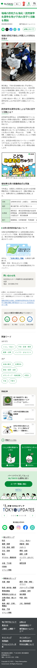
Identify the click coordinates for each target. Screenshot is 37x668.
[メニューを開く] (34, 3)
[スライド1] (11, 515)
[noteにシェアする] (14, 29)
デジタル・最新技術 (9, 557)
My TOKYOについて (9, 622)
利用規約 (5, 641)
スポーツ (23, 547)
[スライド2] (13, 515)
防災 (3, 540)
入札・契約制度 (25, 603)
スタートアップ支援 (27, 587)
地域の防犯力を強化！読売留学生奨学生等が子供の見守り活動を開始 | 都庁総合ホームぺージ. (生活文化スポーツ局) (18, 302)
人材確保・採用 (25, 591)
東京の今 (5, 625)
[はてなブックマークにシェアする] (18, 29)
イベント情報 (6, 570)
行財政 (4, 566)
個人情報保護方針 (26, 641)
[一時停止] (25, 516)
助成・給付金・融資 (9, 587)
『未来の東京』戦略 (16, 258)
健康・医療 (6, 544)
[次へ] (32, 515)
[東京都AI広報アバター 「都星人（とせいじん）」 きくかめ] (23, 3)
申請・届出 (23, 598)
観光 (3, 554)
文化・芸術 (6, 551)
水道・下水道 (6, 563)
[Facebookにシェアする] (11, 29)
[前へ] (4, 515)
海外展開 (23, 594)
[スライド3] (15, 515)
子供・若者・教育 (8, 547)
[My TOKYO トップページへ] (7, 4)
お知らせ (23, 622)
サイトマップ (6, 637)
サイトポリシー (25, 637)
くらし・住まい (25, 540)
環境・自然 (23, 551)
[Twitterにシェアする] (7, 29)
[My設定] (28, 6)
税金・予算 (6, 609)
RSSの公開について (27, 644)
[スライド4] (17, 515)
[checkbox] (29, 29)
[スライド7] (22, 515)
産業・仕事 (23, 554)
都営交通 (23, 563)
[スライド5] (19, 515)
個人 (17, 4)
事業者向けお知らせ (9, 594)
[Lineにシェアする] (3, 29)
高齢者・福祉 (24, 544)
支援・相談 (6, 582)
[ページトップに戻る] (33, 663)
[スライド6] (21, 515)
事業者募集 (6, 591)
